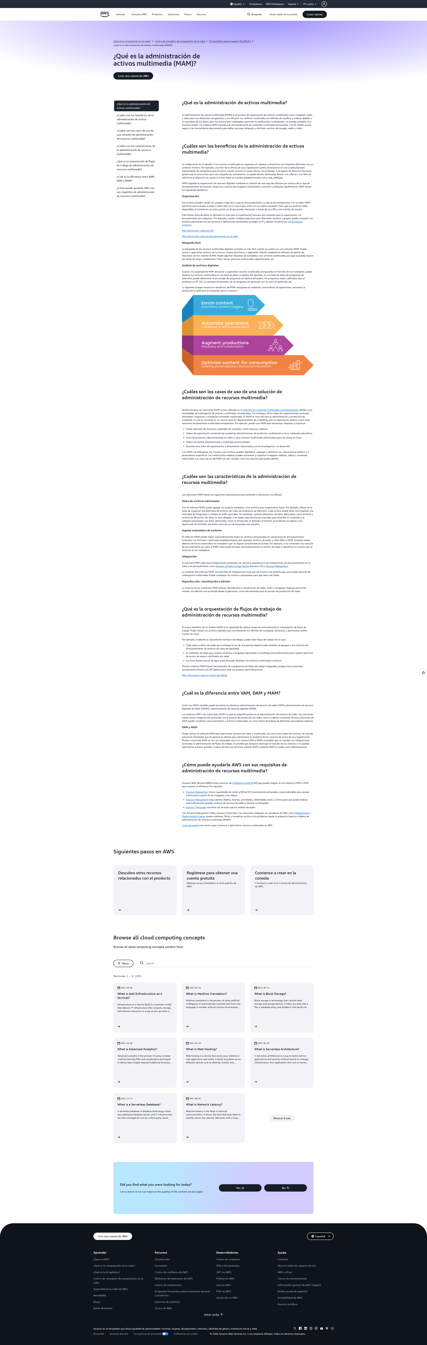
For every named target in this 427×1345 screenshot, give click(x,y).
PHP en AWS (223, 1291)
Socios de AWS (163, 1308)
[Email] (332, 1329)
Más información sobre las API (198, 230)
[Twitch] (316, 1329)
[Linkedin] (305, 1329)
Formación (161, 1265)
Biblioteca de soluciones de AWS (174, 1278)
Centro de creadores (228, 1259)
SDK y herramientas (227, 1265)
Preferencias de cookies (186, 1333)
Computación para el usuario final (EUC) (230, 41)
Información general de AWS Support (299, 1285)
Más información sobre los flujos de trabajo (204, 675)
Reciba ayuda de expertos (292, 1291)
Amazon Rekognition (277, 566)
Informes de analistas (167, 1301)
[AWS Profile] (324, 4)
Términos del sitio (118, 1333)
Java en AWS (223, 1285)
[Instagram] (311, 1329)
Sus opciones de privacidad (147, 1333)
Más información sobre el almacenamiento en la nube (210, 236)
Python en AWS (225, 1278)
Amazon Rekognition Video (200, 799)
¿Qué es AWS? (101, 1259)
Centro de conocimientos (292, 1278)
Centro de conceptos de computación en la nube (180, 41)
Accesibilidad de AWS (290, 1297)
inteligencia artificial (242, 782)
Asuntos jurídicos (288, 1304)
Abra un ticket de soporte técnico (297, 1265)
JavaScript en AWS (227, 1297)
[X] (295, 1329)
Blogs (96, 1301)
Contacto (283, 1259)
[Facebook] (300, 1329)
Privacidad (98, 1333)
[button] (139, 14)
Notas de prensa (102, 1308)
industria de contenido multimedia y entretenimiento (271, 409)
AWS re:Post (285, 1272)
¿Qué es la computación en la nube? (132, 41)
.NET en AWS (223, 1272)
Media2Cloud (302, 813)
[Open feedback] (423, 673)
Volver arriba (211, 1314)
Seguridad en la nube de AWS (110, 1289)
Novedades (99, 1295)
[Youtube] (321, 1329)
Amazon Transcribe (196, 807)
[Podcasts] (327, 1329)
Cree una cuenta (190, 825)
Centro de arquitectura (168, 1285)
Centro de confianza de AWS (171, 1272)
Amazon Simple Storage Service (232, 566)
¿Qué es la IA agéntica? (106, 1272)
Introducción (162, 1259)
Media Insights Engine (193, 816)
